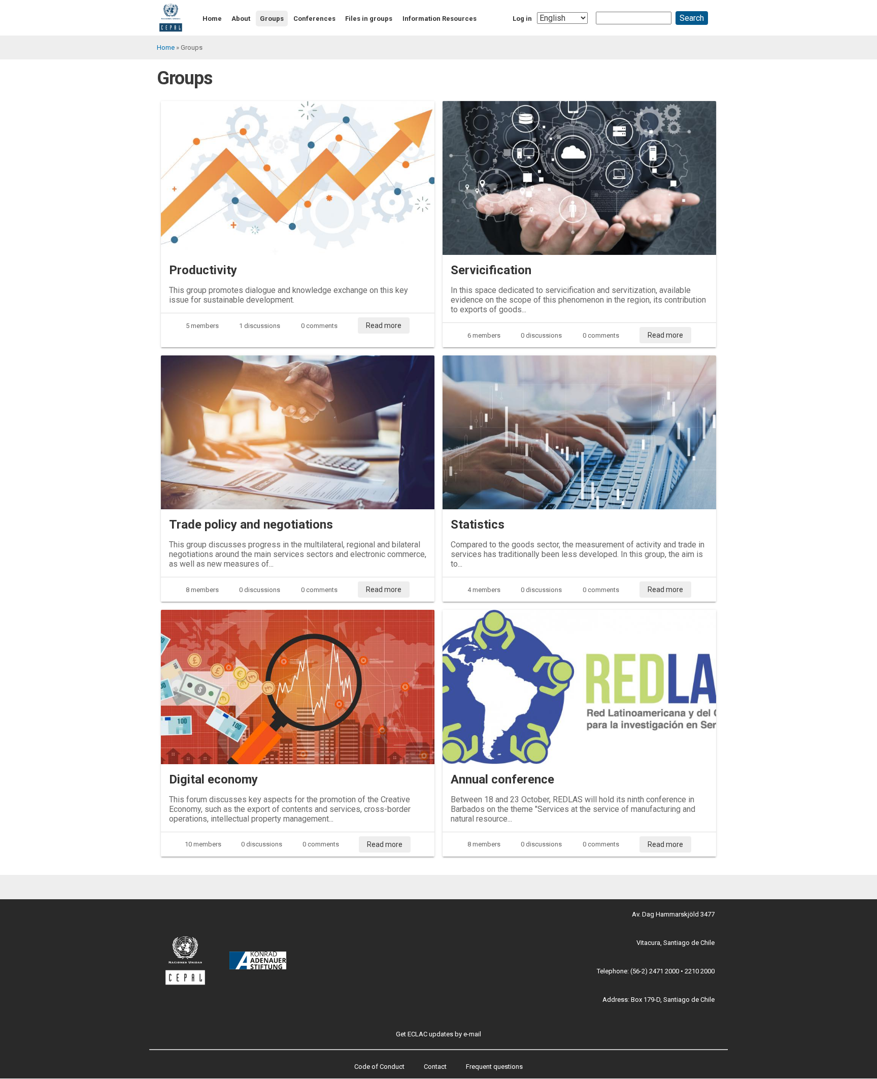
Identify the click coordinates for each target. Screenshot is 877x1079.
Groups (272, 18)
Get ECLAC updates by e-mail (438, 1034)
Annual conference (502, 779)
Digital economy (213, 779)
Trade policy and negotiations (251, 524)
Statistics (477, 524)
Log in (522, 18)
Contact (435, 1066)
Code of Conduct (379, 1066)
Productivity (203, 270)
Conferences (314, 18)
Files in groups (368, 18)
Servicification (491, 270)
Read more (383, 325)
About (240, 18)
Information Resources (439, 18)
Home (212, 18)
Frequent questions (494, 1066)
